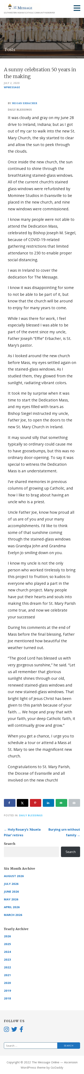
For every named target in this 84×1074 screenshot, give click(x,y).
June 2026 (11, 891)
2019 (7, 990)
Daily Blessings (31, 815)
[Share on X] (22, 803)
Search (9, 844)
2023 (7, 959)
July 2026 (11, 884)
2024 (7, 952)
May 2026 (11, 899)
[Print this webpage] (74, 803)
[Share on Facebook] (9, 803)
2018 (7, 998)
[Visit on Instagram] (6, 1029)
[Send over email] (61, 803)
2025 (7, 944)
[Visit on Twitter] (14, 1029)
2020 (7, 983)
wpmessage (12, 87)
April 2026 (12, 907)
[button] (78, 8)
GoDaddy (57, 1067)
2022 (7, 967)
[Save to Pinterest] (35, 803)
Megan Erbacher (24, 103)
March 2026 (13, 915)
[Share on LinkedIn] (48, 803)
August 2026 (14, 876)
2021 (7, 975)
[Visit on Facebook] (21, 1029)
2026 (7, 936)
